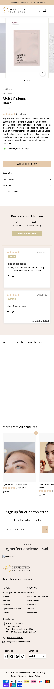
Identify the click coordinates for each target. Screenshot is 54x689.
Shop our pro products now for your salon (27, 2)
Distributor (31, 605)
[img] (13, 252)
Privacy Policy (8, 601)
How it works (8, 179)
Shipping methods (10, 192)
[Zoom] (42, 73)
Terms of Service (18, 676)
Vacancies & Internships (37, 597)
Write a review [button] (27, 233)
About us (31, 593)
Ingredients (7, 185)
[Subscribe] (45, 529)
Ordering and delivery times (14, 593)
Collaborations (33, 601)
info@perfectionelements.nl (19, 641)
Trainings (6, 613)
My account (32, 613)
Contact (30, 609)
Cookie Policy (34, 676)
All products (28, 427)
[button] (9, 114)
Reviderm (7, 89)
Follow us (27, 547)
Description (8, 173)
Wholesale (7, 605)
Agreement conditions (11, 609)
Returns (5, 597)
